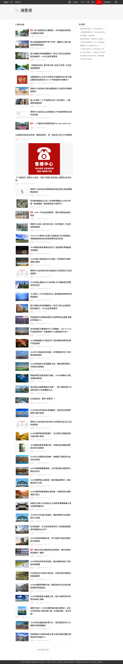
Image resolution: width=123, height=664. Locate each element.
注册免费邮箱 (106, 2)
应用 (11, 2)
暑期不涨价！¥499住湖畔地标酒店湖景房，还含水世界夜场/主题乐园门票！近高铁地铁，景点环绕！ (50, 611)
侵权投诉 (100, 662)
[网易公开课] (75, 2)
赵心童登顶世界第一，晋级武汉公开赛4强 (92, 52)
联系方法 (54, 662)
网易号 (32, 48)
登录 (99, 2)
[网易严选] (82, 2)
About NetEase (41, 662)
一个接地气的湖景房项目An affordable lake (52, 123)
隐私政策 (71, 662)
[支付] (88, 2)
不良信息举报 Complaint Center (83, 662)
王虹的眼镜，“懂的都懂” (87, 35)
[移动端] (69, 2)
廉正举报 (94, 662)
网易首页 (6, 2)
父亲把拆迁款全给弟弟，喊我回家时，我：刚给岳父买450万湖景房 (43, 135)
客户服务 (65, 662)
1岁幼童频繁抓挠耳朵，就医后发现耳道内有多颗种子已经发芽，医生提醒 (94, 32)
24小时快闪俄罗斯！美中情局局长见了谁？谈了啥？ (94, 49)
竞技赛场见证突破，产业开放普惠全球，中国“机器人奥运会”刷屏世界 (94, 29)
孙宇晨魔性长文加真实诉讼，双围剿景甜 (92, 55)
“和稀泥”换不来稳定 (86, 59)
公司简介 (48, 662)
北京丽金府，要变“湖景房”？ (42, 399)
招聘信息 (60, 662)
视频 (32, 36)
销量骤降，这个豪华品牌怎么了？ (90, 45)
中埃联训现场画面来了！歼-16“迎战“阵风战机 (93, 42)
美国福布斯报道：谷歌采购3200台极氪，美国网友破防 (94, 39)
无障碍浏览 (18, 2)
